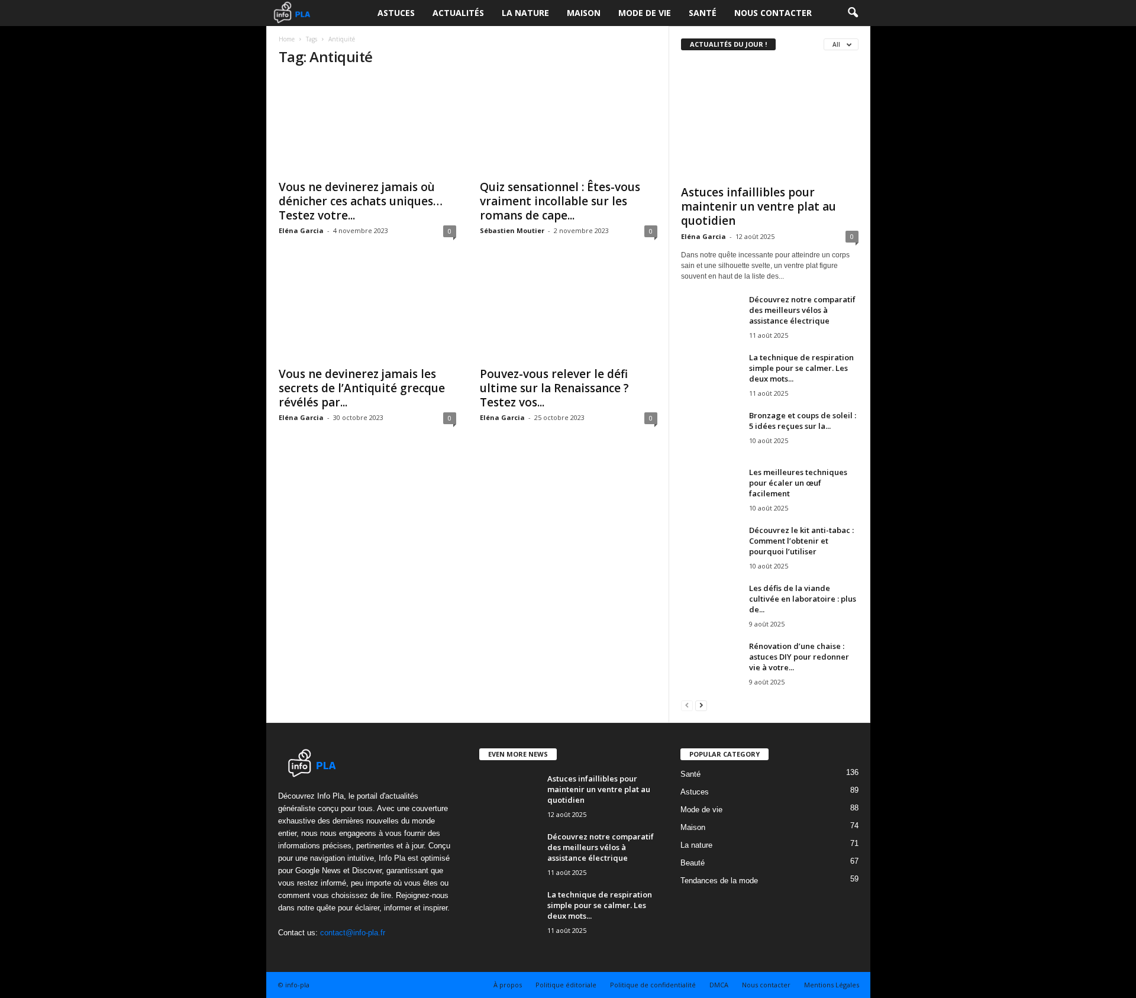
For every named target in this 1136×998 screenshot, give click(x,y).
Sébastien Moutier (512, 230)
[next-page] (701, 705)
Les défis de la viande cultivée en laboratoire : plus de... (802, 599)
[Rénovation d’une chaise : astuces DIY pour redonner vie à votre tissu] (710, 663)
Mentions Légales (831, 984)
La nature (525, 12)
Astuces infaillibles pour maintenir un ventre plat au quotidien (758, 206)
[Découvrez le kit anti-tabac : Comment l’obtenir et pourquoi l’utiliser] (710, 547)
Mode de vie (644, 12)
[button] (853, 13)
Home (287, 39)
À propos (507, 984)
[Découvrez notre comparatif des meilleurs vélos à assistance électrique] (710, 316)
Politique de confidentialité (653, 984)
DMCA (718, 984)
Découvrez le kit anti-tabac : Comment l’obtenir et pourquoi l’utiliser (801, 541)
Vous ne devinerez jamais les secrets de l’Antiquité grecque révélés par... (362, 388)
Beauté (692, 862)
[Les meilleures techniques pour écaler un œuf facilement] (710, 489)
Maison (584, 12)
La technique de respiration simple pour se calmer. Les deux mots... (801, 368)
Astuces (396, 12)
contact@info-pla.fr (352, 932)
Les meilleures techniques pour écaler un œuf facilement (798, 483)
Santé (703, 12)
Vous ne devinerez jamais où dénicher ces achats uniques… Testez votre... (361, 201)
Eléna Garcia (301, 230)
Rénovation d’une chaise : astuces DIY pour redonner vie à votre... (799, 657)
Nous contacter (773, 12)
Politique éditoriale (565, 984)
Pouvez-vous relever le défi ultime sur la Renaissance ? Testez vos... (554, 388)
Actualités (458, 12)
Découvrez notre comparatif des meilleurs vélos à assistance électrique (802, 310)
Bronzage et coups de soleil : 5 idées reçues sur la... (802, 420)
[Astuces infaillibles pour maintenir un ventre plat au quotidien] (770, 120)
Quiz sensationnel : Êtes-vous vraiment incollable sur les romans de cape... (560, 201)
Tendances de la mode (719, 880)
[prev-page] (687, 705)
